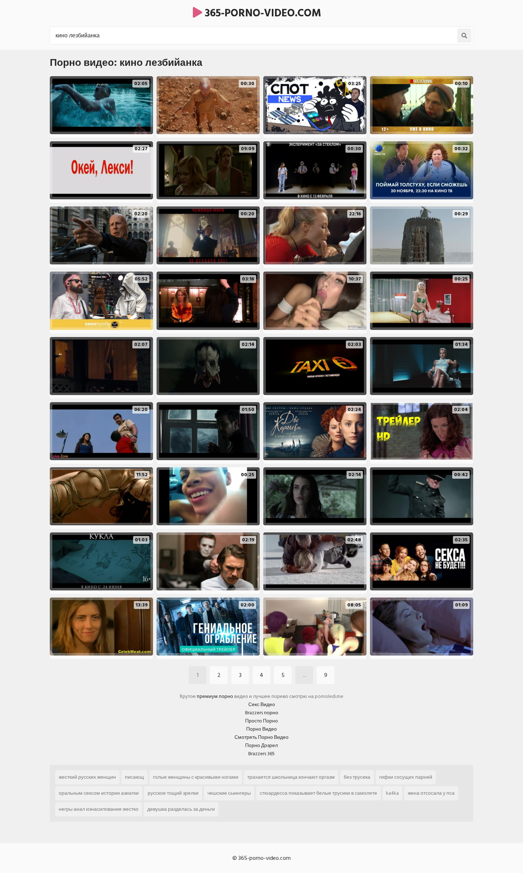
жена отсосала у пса (431, 793)
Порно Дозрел (261, 745)
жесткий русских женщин (87, 777)
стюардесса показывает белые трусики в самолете (318, 793)
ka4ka (392, 793)
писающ (134, 777)
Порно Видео (261, 729)
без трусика (357, 777)
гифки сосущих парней (405, 777)
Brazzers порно (261, 713)
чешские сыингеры (229, 793)
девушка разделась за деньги (181, 809)
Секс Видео (261, 704)
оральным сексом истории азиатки (99, 793)
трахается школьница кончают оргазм (291, 777)
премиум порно (215, 696)
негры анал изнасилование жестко (98, 809)
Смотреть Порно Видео (261, 737)
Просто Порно (261, 721)
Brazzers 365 (261, 754)
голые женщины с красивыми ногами (195, 777)
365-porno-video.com (261, 13)
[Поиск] (464, 35)
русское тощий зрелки (173, 793)
